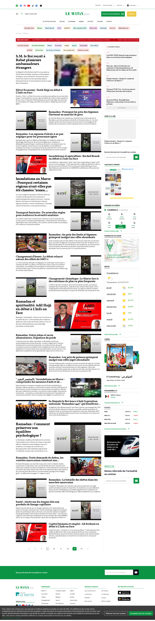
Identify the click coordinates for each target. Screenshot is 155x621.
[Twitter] (41, 5)
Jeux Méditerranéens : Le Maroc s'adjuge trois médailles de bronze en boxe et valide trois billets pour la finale (44, 40)
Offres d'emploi (106, 601)
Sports (109, 21)
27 (61, 549)
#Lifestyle (103, 28)
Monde (81, 21)
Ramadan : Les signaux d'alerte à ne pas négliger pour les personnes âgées (39, 135)
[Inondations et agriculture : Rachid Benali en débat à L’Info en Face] (31, 164)
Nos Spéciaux (60, 603)
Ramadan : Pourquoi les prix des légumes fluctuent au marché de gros (73, 113)
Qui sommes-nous (90, 591)
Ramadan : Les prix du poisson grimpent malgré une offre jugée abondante (73, 358)
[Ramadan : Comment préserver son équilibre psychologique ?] (77, 438)
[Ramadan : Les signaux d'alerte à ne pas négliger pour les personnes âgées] (85, 142)
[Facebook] (21, 5)
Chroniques (44, 603)
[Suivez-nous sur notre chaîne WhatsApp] (17, 5)
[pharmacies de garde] (121, 250)
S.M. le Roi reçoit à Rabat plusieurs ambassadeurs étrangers (30, 62)
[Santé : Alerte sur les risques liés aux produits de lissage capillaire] (85, 510)
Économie (71, 21)
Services (119, 5)
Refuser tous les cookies (116, 613)
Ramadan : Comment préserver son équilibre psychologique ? (33, 430)
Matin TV (43, 591)
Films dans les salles (110, 386)
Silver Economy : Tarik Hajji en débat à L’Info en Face (39, 91)
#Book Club (93, 28)
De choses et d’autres (53, 50)
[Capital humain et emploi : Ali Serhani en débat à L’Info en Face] (31, 532)
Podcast (72, 603)
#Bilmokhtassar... (124, 28)
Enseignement (45, 600)
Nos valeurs (104, 591)
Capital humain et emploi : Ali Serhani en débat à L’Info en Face (74, 525)
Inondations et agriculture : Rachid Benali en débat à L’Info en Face (74, 157)
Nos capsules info (68, 50)
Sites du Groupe (108, 5)
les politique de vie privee (11, 618)
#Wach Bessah (49, 28)
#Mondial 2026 (29, 28)
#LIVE (59, 28)
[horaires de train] (121, 446)
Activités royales (49, 21)
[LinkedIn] (36, 5)
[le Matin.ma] (77, 14)
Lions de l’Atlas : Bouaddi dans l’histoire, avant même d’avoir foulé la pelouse (121, 102)
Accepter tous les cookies (140, 613)
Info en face (39, 50)
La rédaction (105, 594)
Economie (44, 594)
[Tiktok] (33, 5)
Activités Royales (23, 45)
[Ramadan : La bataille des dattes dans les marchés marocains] (31, 488)
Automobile (83, 45)
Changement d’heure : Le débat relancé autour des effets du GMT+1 (39, 258)
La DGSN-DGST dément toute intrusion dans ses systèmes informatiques (121, 56)
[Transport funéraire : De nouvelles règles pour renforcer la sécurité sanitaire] (85, 221)
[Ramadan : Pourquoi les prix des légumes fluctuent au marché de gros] (31, 120)
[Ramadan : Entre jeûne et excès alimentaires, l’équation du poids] (85, 343)
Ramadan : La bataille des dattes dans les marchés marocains (73, 481)
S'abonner (132, 14)
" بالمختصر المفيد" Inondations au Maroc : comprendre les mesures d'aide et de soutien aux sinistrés (40, 380)
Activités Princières (38, 45)
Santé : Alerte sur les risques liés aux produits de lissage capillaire (37, 503)
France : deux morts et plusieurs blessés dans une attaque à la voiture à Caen (118, 40)
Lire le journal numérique (121, 197)
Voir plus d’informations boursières (115, 429)
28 (67, 549)
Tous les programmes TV (112, 403)
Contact (103, 598)
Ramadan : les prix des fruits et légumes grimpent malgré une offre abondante (73, 236)
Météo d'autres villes (111, 334)
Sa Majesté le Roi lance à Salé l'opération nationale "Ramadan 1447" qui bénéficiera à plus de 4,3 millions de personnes (74, 402)
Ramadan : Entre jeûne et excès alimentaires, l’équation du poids (36, 336)
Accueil (18, 33)
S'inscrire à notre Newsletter (111, 14)
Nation (62, 21)
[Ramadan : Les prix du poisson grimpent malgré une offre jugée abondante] (31, 365)
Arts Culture (94, 45)
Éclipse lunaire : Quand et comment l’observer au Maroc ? (120, 80)
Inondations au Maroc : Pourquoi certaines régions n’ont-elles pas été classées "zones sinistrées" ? (33, 184)
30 (81, 549)
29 (74, 549)
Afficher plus (122, 108)
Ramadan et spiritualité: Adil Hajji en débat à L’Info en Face (33, 307)
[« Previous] (29, 549)
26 (54, 549)
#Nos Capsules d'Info (79, 28)
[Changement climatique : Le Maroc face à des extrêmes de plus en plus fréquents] (31, 287)
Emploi (67, 45)
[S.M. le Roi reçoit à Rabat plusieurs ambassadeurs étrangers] (77, 70)
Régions (58, 597)
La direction (88, 594)
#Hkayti (39, 28)
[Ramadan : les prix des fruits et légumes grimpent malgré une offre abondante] (31, 243)
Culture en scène (83, 50)
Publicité (98, 5)
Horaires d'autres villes (111, 231)
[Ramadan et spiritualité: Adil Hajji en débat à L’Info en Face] (77, 315)
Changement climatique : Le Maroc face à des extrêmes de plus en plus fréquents (74, 280)
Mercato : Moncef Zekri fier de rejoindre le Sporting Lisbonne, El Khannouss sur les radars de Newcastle (121, 68)
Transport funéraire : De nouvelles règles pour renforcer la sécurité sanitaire (40, 214)
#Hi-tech (112, 28)
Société (90, 21)
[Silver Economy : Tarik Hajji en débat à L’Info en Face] (85, 98)
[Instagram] (25, 5)
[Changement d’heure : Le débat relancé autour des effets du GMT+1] (85, 265)
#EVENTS (67, 28)
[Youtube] (28, 5)
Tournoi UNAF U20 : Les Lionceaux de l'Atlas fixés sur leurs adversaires (120, 90)
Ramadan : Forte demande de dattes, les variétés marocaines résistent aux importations (39, 459)
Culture (100, 21)
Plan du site (88, 601)
